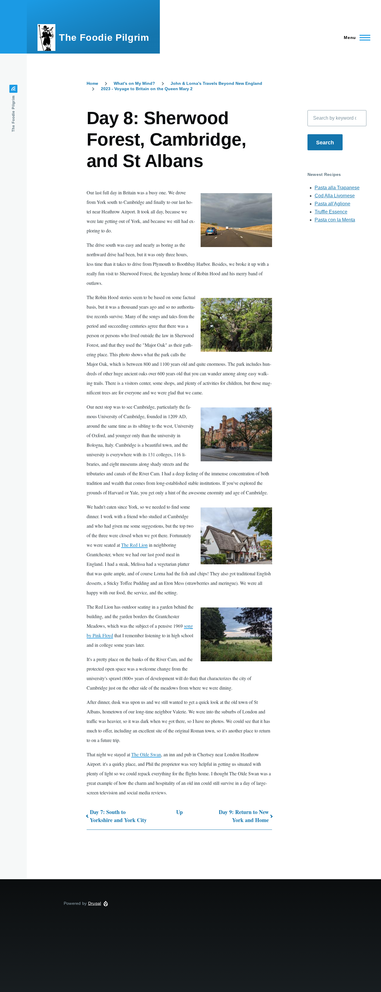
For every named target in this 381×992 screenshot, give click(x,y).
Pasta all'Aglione (332, 203)
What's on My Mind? (134, 83)
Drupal (94, 903)
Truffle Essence (331, 211)
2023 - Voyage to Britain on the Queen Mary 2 (147, 88)
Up (179, 812)
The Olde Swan (146, 754)
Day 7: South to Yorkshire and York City (118, 816)
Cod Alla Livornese (335, 195)
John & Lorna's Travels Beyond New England (216, 83)
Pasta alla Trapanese (337, 187)
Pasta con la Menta (335, 219)
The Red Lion (134, 545)
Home (92, 83)
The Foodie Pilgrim (104, 37)
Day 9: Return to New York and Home (244, 816)
